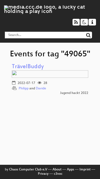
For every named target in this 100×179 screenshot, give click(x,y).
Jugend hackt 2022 (74, 93)
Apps (70, 169)
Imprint (85, 169)
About (57, 169)
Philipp (24, 88)
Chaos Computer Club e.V (28, 169)
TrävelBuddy (28, 67)
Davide (41, 88)
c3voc (58, 174)
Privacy (43, 174)
